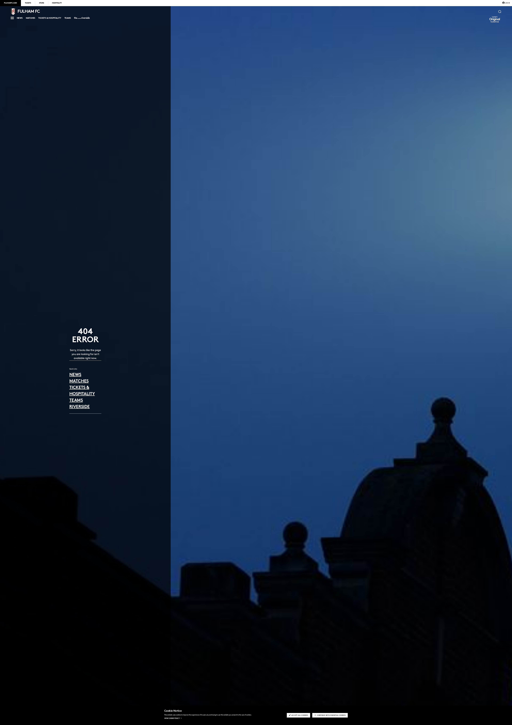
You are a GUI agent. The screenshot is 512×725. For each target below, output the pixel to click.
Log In (507, 3)
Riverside (81, 18)
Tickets (28, 3)
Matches (30, 18)
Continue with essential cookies (331, 715)
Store (41, 3)
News (20, 18)
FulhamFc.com (10, 3)
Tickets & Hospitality (49, 18)
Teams (67, 18)
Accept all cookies (299, 715)
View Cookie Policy (172, 718)
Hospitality (57, 3)
